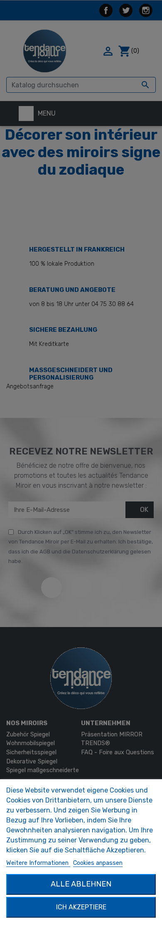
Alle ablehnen (81, 884)
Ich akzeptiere (81, 907)
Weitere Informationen (38, 863)
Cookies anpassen (98, 863)
